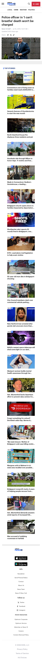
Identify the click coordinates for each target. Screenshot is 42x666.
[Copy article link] (13, 35)
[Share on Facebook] (8, 35)
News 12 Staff (6, 29)
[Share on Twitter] (11, 35)
